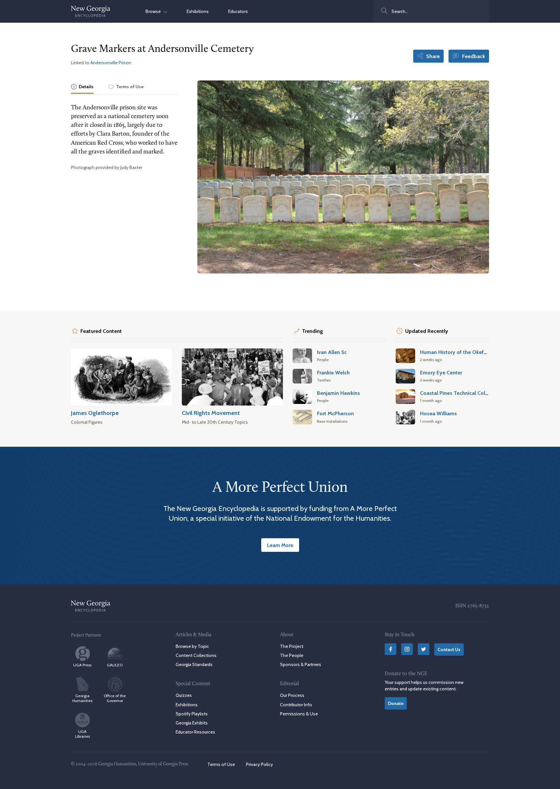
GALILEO (114, 664)
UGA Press (82, 664)
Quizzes (184, 695)
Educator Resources (195, 732)
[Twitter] (423, 649)
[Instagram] (407, 649)
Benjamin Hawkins (338, 393)
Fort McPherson (335, 413)
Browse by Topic (192, 646)
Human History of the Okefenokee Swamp (470, 352)
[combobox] (431, 11)
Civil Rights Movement (211, 413)
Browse (155, 11)
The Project (291, 646)
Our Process (292, 695)
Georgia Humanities (82, 698)
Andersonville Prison (110, 63)
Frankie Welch (333, 372)
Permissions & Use (299, 714)
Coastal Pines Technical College (458, 393)
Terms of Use (221, 764)
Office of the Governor (115, 698)
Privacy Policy (259, 764)
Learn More (280, 545)
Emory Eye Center (441, 372)
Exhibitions (198, 11)
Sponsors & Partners (300, 664)
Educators (238, 11)
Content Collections (196, 655)
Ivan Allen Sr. (332, 352)
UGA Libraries (82, 734)
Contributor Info (296, 705)
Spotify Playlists (192, 714)
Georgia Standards (194, 664)
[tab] (82, 87)
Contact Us (449, 649)
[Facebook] (390, 649)
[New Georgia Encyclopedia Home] (91, 11)
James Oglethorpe (95, 413)
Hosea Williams (438, 413)
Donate (395, 703)
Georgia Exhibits (192, 723)
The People (291, 655)
